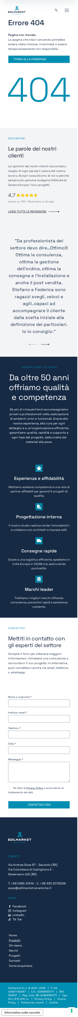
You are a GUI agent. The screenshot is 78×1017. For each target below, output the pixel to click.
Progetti (14, 956)
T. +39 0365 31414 (21, 883)
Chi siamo (15, 945)
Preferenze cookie (32, 1002)
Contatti (14, 961)
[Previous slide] (32, 344)
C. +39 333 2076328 (51, 883)
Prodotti (14, 940)
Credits (53, 1002)
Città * (12, 743)
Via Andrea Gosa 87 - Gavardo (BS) (33, 865)
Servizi (13, 950)
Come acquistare (20, 966)
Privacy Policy (34, 788)
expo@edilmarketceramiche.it (30, 888)
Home (13, 935)
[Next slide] (45, 344)
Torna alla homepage (29, 59)
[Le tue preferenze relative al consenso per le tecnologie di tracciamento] (71, 1010)
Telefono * (14, 728)
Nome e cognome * (20, 697)
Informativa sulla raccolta (22, 1012)
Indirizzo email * (17, 712)
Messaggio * (15, 759)
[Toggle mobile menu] (67, 10)
